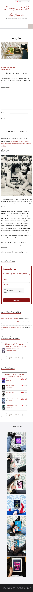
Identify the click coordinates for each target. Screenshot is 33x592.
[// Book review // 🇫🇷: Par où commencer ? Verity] (16, 505)
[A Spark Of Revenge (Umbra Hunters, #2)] (3, 407)
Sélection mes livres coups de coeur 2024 (12, 327)
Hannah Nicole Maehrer (11, 350)
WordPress (27, 588)
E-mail (3, 118)
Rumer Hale (9, 393)
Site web (3, 124)
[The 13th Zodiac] (3, 387)
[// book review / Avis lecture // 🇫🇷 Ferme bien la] (16, 546)
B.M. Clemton (9, 400)
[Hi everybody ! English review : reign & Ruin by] (16, 463)
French (20, 1)
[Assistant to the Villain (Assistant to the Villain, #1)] (3, 350)
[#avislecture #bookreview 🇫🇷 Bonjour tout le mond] (16, 567)
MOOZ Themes (12, 588)
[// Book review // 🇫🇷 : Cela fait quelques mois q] (16, 526)
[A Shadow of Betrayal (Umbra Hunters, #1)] (3, 401)
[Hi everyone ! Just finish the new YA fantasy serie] (16, 442)
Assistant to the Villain (12, 348)
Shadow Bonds (10, 392)
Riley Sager (9, 380)
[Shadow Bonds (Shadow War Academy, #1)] (3, 394)
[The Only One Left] (3, 380)
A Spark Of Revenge (11, 405)
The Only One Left (11, 379)
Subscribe (16, 300)
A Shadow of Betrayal (12, 399)
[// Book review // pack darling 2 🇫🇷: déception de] (16, 484)
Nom (3, 112)
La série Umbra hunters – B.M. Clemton (12, 322)
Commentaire (5, 87)
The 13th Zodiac (10, 385)
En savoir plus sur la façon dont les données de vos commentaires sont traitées (16, 143)
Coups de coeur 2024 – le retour (10, 318)
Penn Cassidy (9, 387)
